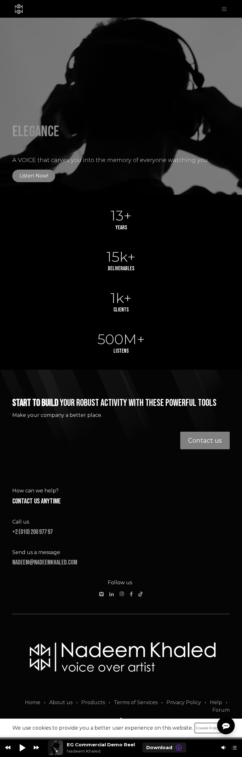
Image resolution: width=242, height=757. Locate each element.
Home (32, 702)
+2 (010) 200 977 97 (32, 532)
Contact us (205, 440)
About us (60, 702)
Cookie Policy (208, 728)
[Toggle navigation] (224, 8)
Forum (221, 710)
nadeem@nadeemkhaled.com (44, 562)
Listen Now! (34, 176)
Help (216, 702)
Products (93, 702)
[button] (7, 747)
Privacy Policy (183, 702)
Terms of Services (136, 702)
